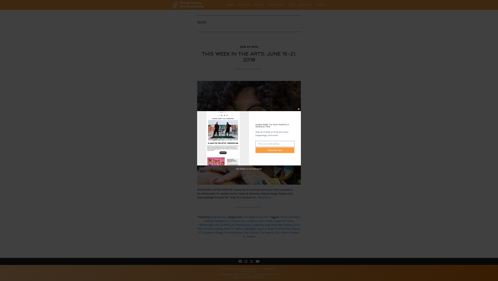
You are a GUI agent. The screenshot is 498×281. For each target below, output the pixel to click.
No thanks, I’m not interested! (249, 169)
